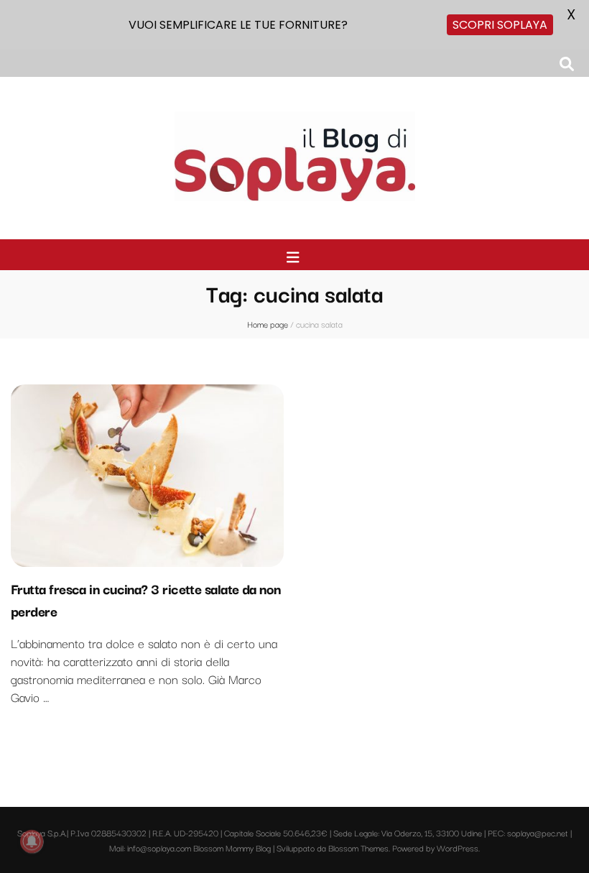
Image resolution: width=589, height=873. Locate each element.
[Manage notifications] (31, 841)
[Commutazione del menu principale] (295, 257)
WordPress (457, 847)
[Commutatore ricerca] (567, 64)
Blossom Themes (358, 847)
